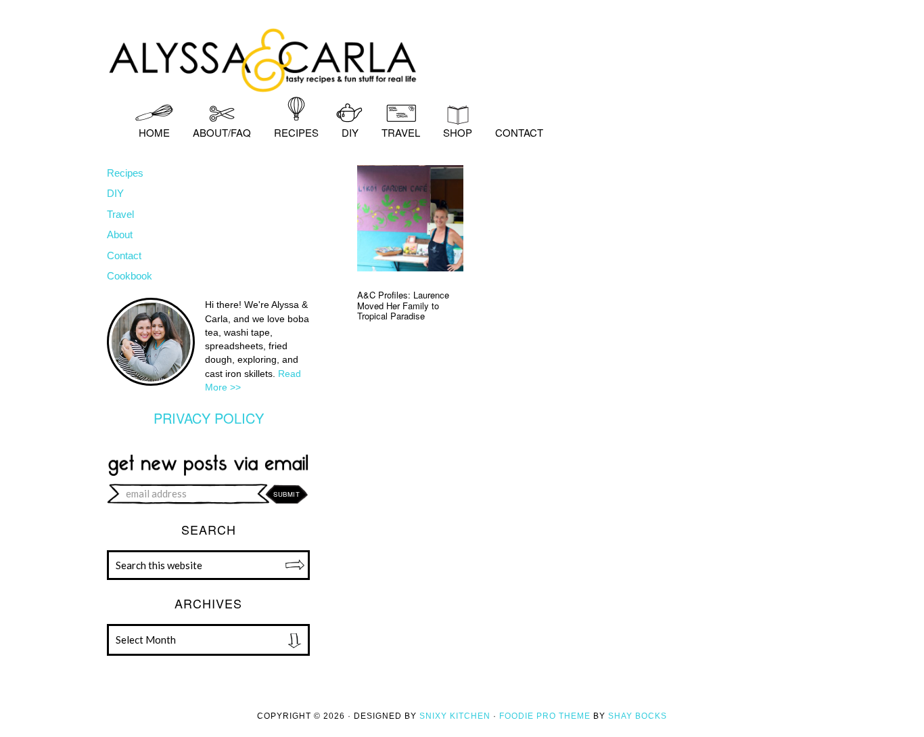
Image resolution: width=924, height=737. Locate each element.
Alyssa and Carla (462, 58)
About (120, 234)
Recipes (125, 173)
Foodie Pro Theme (545, 716)
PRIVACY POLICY (209, 418)
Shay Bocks (637, 716)
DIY (115, 193)
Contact (124, 255)
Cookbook (129, 276)
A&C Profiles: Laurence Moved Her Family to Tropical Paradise (403, 305)
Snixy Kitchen (454, 716)
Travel (120, 214)
